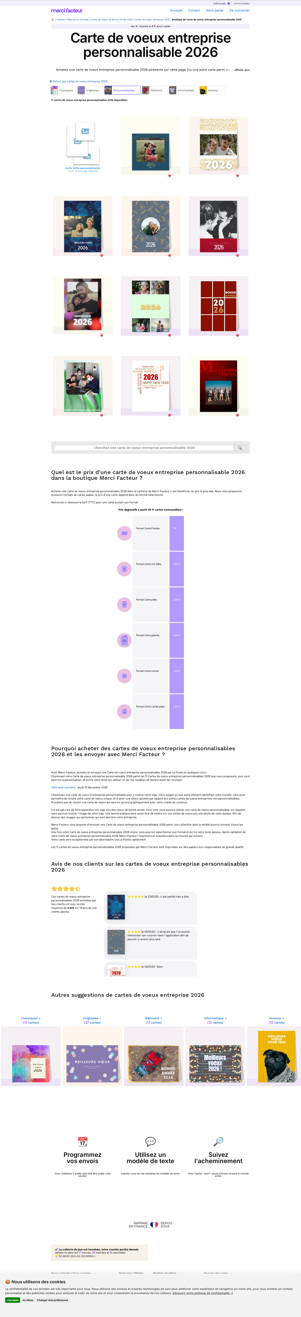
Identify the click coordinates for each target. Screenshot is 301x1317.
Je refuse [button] (27, 1300)
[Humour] (212, 93)
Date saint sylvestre (63, 787)
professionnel (241, 3)
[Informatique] (184, 93)
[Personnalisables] (123, 93)
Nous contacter (60, 1273)
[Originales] (90, 93)
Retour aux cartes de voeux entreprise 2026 (79, 81)
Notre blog (125, 1273)
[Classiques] (63, 93)
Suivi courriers (82, 1273)
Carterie (60, 19)
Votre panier (215, 10)
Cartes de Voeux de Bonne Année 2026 (112, 19)
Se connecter (240, 10)
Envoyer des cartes (216, 1273)
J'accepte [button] (12, 1300)
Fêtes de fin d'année (77, 19)
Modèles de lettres (164, 1273)
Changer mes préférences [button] (52, 1300)
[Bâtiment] (155, 93)
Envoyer (176, 10)
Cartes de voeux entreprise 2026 (152, 19)
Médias (139, 1273)
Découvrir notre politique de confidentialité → (203, 1293)
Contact (194, 10)
